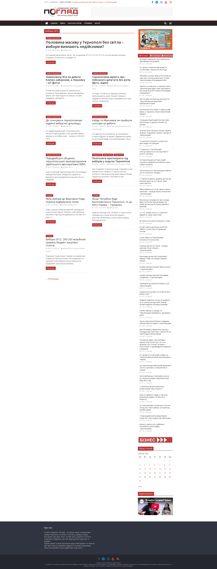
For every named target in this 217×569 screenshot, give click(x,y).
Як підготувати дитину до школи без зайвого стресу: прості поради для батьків (153, 229)
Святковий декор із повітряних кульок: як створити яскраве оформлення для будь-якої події (154, 378)
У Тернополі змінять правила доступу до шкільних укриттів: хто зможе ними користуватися (155, 181)
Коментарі (168, 55)
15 (165, 469)
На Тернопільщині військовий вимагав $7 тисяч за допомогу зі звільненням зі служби (155, 367)
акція (111, 86)
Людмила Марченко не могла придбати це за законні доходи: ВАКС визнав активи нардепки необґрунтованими (155, 302)
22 (165, 473)
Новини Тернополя (53, 38)
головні (75, 86)
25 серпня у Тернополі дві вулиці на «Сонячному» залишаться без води (153, 68)
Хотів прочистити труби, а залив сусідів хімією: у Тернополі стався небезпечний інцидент (155, 111)
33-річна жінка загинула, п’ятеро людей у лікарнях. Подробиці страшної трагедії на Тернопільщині (155, 132)
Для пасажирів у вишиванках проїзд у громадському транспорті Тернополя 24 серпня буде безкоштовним (155, 331)
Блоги (97, 23)
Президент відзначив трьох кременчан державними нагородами (154, 60)
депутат (125, 86)
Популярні (156, 55)
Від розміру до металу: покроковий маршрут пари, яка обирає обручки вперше (153, 258)
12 (150, 469)
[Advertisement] (132, 12)
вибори (64, 205)
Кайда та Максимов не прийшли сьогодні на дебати (112, 121)
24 (140, 477)
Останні (145, 55)
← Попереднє (52, 278)
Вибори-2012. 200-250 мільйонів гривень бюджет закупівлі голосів (66, 242)
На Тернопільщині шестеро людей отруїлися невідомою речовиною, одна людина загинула (155, 162)
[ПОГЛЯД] (46, 23)
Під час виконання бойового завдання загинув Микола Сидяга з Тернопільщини (155, 322)
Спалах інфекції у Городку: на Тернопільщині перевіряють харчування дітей (155, 313)
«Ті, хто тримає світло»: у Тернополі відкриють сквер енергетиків (153, 213)
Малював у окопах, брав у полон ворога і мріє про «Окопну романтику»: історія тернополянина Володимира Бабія (155, 78)
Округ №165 (119, 155)
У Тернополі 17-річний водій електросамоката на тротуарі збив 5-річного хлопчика (154, 151)
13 (155, 469)
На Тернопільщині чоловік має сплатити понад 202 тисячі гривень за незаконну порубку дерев (155, 407)
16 (170, 469)
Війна (62, 23)
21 (160, 473)
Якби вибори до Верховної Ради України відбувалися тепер (65, 200)
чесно (94, 89)
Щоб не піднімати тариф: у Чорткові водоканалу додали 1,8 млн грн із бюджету (153, 397)
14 (160, 469)
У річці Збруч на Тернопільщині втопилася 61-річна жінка (151, 238)
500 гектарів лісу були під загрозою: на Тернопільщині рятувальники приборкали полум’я (154, 101)
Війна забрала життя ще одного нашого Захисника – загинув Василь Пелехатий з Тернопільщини (155, 191)
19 (150, 473)
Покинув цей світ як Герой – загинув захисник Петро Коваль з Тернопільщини (153, 248)
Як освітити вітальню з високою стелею (155, 221)
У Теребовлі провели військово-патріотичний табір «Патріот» (152, 387)
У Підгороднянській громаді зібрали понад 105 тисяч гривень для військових (155, 417)
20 (155, 473)
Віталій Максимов (125, 126)
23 (170, 473)
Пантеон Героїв (74, 23)
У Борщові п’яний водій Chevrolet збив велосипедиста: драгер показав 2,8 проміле (154, 122)
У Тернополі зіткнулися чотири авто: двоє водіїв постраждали (154, 142)
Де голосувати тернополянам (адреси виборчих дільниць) (64, 121)
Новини (54, 23)
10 (140, 469)
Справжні (88, 23)
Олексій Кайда (97, 129)
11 (145, 469)
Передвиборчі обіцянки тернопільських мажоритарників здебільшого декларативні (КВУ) (66, 161)
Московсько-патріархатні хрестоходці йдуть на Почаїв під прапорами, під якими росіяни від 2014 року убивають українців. (154, 203)
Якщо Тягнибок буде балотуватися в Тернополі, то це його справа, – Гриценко (112, 201)
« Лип (140, 487)
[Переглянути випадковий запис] (170, 23)
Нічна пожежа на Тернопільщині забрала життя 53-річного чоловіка (155, 171)
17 (140, 473)
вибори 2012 (67, 50)
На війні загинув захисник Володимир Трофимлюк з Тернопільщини (154, 276)
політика (128, 164)
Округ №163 (97, 155)
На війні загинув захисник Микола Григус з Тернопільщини (94, 2)
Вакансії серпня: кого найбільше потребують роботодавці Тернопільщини (152, 426)
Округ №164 (108, 155)
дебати (81, 86)
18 (145, 473)
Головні (49, 195)
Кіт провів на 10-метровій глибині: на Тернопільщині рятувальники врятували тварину (155, 357)
